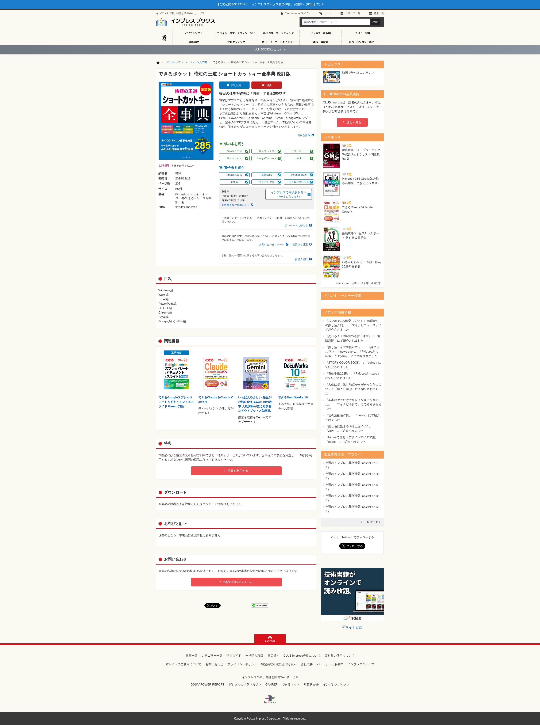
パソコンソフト (194, 33)
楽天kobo (266, 174)
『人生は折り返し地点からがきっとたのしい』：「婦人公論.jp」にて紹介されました (353, 389)
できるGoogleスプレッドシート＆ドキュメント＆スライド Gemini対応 (176, 402)
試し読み (236, 85)
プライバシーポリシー (242, 664)
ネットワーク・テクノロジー (278, 42)
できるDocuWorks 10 (293, 397)
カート (328, 13)
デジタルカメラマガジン (245, 684)
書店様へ (273, 655)
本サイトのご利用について (183, 664)
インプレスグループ (361, 664)
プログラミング (236, 42)
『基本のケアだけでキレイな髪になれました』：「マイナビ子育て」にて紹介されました (353, 404)
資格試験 (194, 42)
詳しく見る (354, 122)
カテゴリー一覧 (212, 655)
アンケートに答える (296, 225)
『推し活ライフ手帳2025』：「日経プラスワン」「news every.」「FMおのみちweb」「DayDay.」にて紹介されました (352, 351)
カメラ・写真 (362, 33)
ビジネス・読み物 (320, 33)
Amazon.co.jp (234, 151)
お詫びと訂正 (300, 244)
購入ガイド (234, 655)
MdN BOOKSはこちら (270, 49)
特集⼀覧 (379, 13)
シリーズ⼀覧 (352, 13)
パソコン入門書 (198, 62)
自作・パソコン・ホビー (363, 42)
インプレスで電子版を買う (288, 194)
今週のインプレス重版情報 (343, 462)
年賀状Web (311, 684)
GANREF (271, 684)
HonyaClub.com (266, 158)
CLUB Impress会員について (302, 655)
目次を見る (303, 135)
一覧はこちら (373, 522)
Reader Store (299, 174)
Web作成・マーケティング (278, 33)
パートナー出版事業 (330, 664)
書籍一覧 (191, 655)
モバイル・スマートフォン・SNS (236, 33)
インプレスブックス (336, 684)
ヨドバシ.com (234, 158)
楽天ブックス (266, 151)
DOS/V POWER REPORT (207, 684)
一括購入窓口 (300, 259)
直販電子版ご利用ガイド (235, 205)
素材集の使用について (339, 655)
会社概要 (307, 664)
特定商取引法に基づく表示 (279, 664)
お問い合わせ (214, 664)
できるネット (291, 684)
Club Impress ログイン (298, 13)
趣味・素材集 (320, 42)
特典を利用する (238, 470)
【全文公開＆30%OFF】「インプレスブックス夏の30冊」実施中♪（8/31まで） (269, 4)
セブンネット (298, 151)
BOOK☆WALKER (299, 182)
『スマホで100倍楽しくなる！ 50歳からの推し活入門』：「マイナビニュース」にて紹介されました (353, 325)
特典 (269, 85)
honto (299, 158)
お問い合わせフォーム (271, 244)
